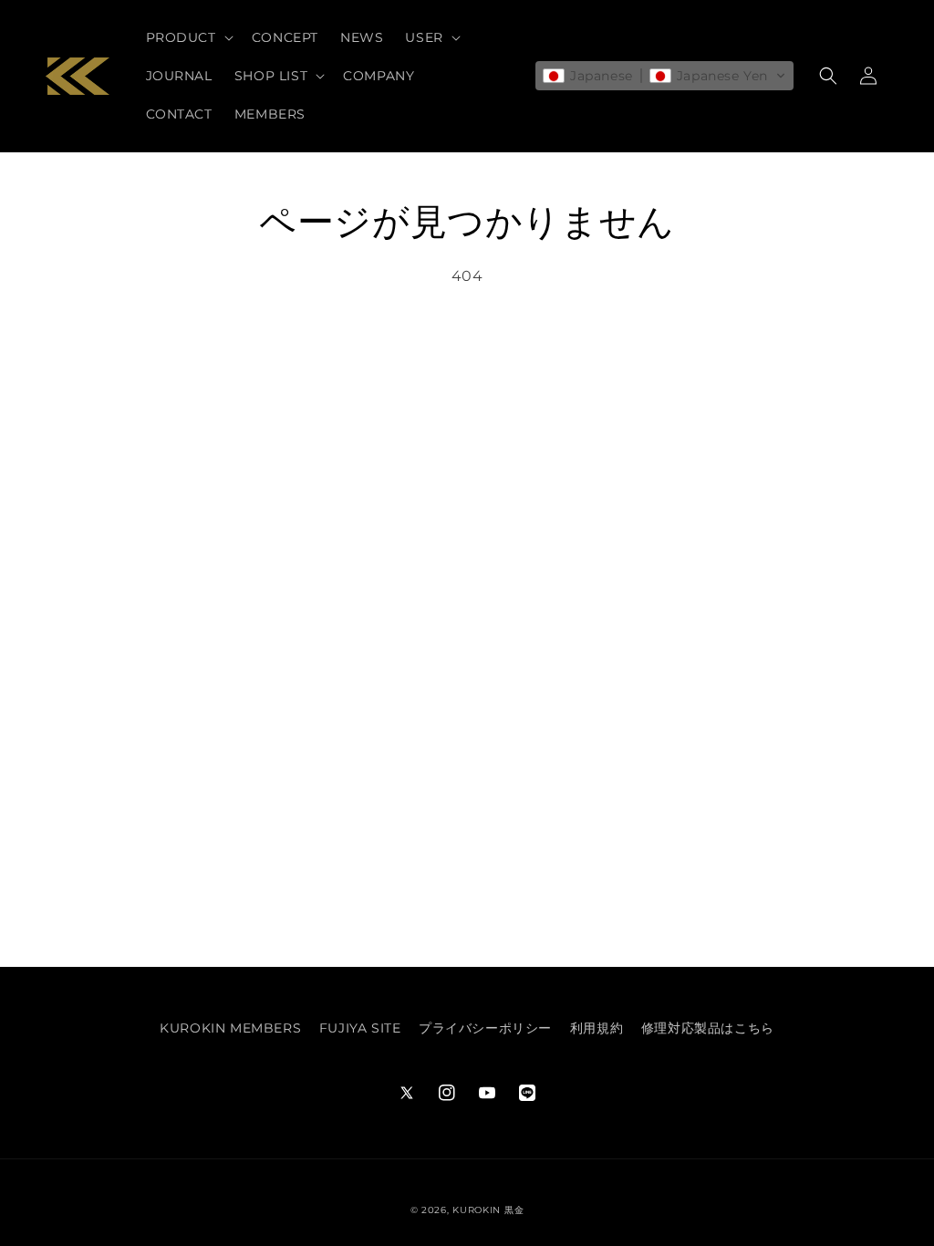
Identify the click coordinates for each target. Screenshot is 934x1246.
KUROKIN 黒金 (488, 1210)
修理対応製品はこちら (707, 1028)
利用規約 (596, 1028)
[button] (188, 37)
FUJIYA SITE (360, 1028)
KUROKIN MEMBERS (230, 1028)
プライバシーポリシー (485, 1028)
